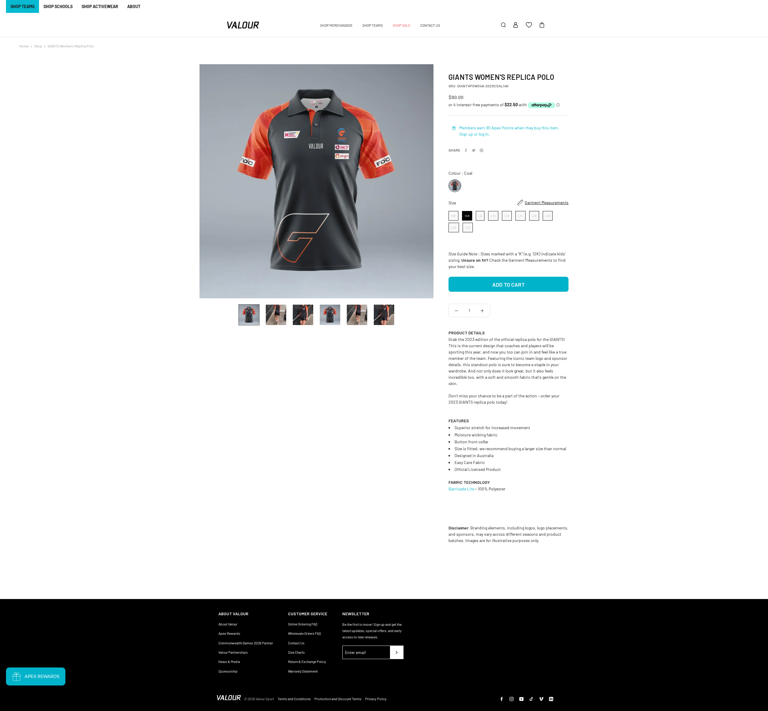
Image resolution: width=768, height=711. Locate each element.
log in (484, 134)
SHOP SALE (401, 25)
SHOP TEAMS (22, 6)
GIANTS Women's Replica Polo (71, 46)
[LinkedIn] (551, 698)
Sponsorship (228, 671)
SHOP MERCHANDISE (336, 25)
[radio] (454, 185)
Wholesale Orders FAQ (304, 633)
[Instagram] (511, 698)
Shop (38, 46)
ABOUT (133, 6)
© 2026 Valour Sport (259, 699)
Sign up (466, 134)
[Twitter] (474, 150)
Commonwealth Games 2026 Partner (245, 643)
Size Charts (296, 652)
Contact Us (296, 643)
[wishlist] (529, 25)
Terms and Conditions (294, 699)
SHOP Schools (58, 6)
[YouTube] (521, 698)
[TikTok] (531, 698)
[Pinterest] (481, 150)
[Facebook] (466, 150)
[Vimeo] (541, 698)
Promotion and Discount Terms (338, 699)
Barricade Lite (461, 488)
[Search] (503, 25)
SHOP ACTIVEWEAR (100, 6)
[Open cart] (542, 25)
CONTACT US (430, 25)
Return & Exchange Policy (307, 661)
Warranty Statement (303, 671)
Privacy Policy (376, 699)
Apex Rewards (229, 633)
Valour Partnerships (233, 652)
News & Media (229, 661)
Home (23, 46)
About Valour (227, 624)
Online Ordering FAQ (302, 624)
